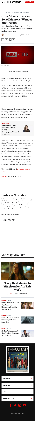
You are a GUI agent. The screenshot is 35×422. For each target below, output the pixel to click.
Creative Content (17, 12)
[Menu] (3, 2)
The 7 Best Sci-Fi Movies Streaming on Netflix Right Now (9, 319)
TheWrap (6, 378)
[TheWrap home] (14, 2)
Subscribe (29, 2)
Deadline (4, 176)
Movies (26, 12)
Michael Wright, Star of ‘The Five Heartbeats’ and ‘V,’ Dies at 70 (10, 333)
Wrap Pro (6, 385)
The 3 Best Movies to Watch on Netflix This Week (17, 286)
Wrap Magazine (9, 398)
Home (8, 12)
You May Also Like (13, 255)
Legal (5, 392)
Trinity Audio (18, 71)
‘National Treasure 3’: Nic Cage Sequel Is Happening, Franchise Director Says (10, 306)
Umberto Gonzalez (9, 35)
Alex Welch (11, 294)
